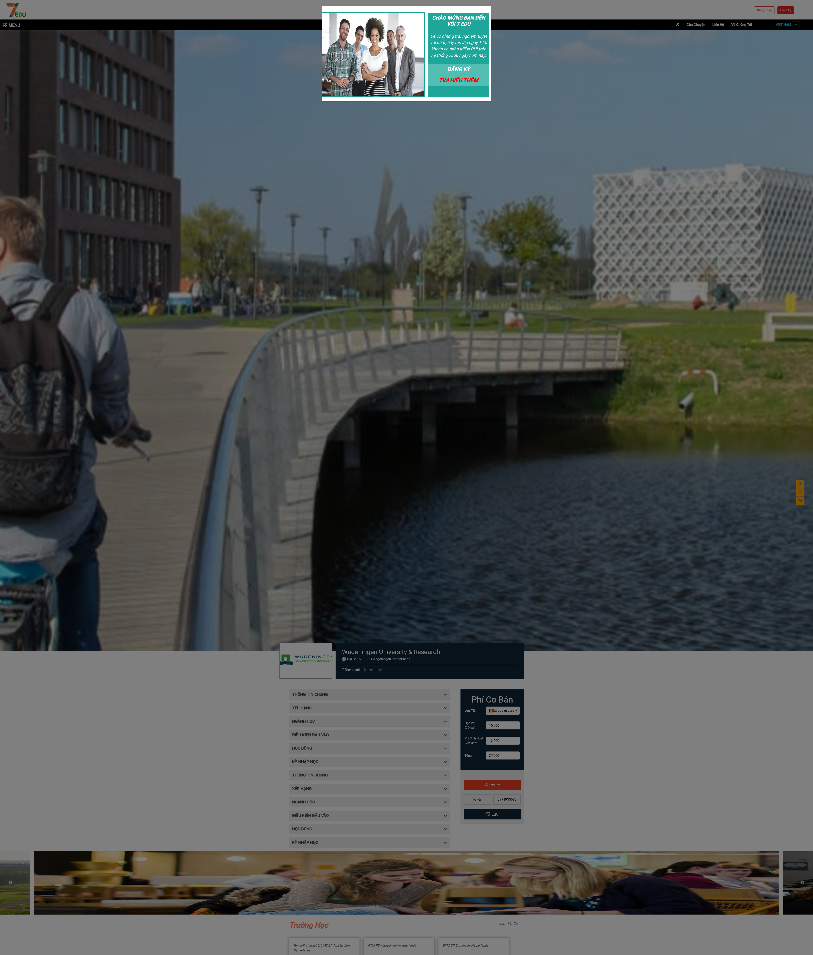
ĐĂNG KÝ (458, 69)
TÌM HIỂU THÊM (458, 80)
